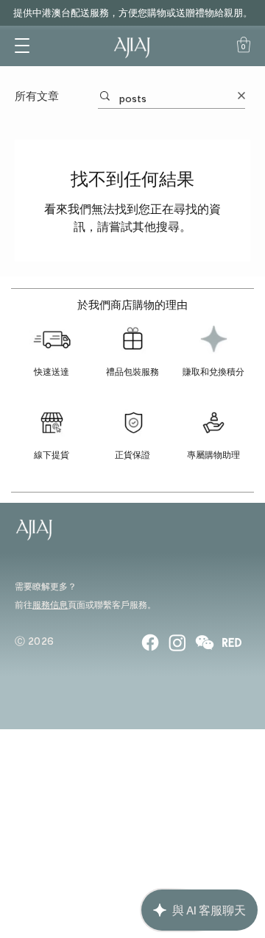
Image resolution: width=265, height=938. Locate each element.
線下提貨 (51, 454)
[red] (232, 642)
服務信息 (50, 604)
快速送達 (51, 371)
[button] (22, 44)
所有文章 (37, 95)
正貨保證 (132, 454)
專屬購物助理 (213, 454)
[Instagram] (177, 642)
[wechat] (205, 642)
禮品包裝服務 (132, 371)
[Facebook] (150, 642)
